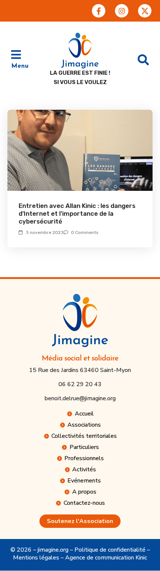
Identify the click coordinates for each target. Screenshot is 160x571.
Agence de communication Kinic (106, 558)
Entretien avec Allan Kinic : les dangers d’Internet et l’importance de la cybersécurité (77, 213)
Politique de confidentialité (109, 550)
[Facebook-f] (99, 11)
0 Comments (85, 232)
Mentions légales (36, 558)
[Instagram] (122, 11)
